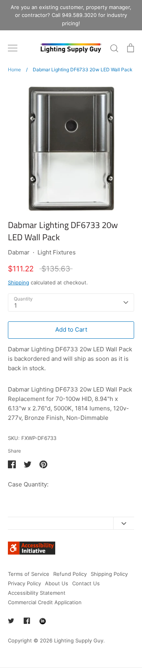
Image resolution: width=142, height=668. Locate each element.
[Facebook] (27, 621)
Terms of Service (28, 574)
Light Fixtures (56, 252)
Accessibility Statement (36, 593)
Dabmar (19, 252)
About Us (56, 583)
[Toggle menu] (12, 48)
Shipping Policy (109, 574)
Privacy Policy (24, 583)
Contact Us (86, 583)
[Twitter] (11, 621)
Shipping (18, 282)
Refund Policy (70, 574)
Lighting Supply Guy (78, 640)
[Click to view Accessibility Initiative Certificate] (31, 552)
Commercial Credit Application (45, 602)
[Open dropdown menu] (123, 523)
